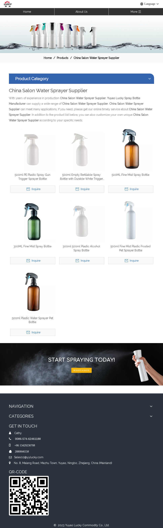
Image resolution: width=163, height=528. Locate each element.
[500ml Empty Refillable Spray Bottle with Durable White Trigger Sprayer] (81, 148)
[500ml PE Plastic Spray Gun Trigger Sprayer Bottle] (32, 148)
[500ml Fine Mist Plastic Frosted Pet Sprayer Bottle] (130, 220)
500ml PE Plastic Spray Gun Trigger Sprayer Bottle (32, 176)
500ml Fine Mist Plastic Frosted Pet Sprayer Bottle (130, 248)
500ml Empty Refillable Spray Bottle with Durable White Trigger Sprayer (81, 177)
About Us (81, 11)
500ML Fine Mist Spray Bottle (130, 174)
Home (27, 11)
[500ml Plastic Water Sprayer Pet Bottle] (32, 291)
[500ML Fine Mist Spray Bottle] (130, 148)
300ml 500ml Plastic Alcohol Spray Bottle (81, 248)
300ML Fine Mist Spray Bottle (32, 246)
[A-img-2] (81, 364)
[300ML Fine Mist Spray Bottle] (32, 220)
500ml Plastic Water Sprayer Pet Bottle (32, 320)
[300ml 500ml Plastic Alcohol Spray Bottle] (81, 220)
